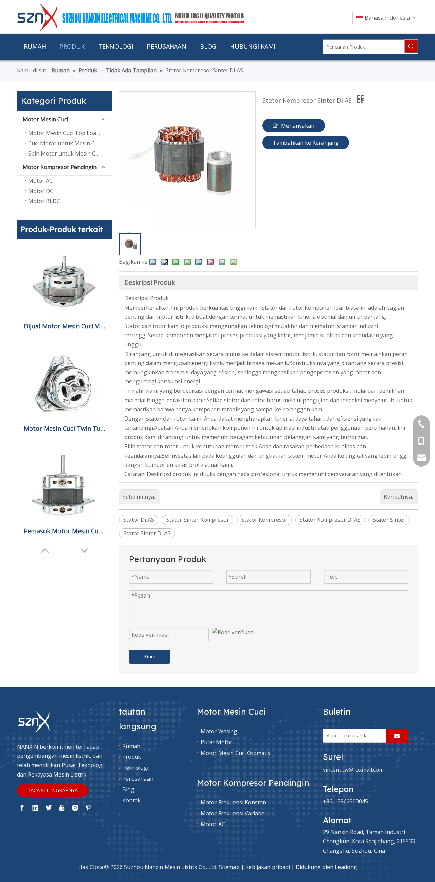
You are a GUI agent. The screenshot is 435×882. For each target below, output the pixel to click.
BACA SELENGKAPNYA (52, 790)
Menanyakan (297, 125)
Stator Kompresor (264, 519)
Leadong (346, 867)
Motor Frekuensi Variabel (233, 813)
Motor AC (40, 180)
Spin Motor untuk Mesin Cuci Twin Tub (70, 153)
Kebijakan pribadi (267, 867)
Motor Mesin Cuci (45, 119)
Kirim (149, 656)
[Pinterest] (88, 808)
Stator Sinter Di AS (147, 533)
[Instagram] (75, 808)
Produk (131, 757)
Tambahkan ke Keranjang (306, 142)
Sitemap (229, 867)
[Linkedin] (35, 808)
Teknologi (135, 767)
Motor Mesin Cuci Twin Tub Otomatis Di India (64, 428)
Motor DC (40, 191)
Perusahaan (137, 778)
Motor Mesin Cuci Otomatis (236, 753)
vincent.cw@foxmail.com (353, 769)
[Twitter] (49, 808)
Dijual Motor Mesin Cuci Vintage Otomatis (64, 326)
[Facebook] (22, 808)
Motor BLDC (44, 201)
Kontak (131, 800)
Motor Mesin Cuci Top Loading (67, 133)
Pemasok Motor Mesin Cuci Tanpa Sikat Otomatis (64, 531)
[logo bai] (34, 721)
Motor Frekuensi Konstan (233, 802)
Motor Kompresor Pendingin (60, 167)
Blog (128, 789)
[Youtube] (62, 808)
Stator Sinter (389, 519)
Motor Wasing (219, 731)
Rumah (131, 746)
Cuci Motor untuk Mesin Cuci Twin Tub (70, 143)
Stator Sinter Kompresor (197, 519)
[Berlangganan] (397, 736)
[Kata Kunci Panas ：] (411, 46)
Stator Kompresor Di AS (330, 519)
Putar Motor (216, 742)
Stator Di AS (138, 519)
